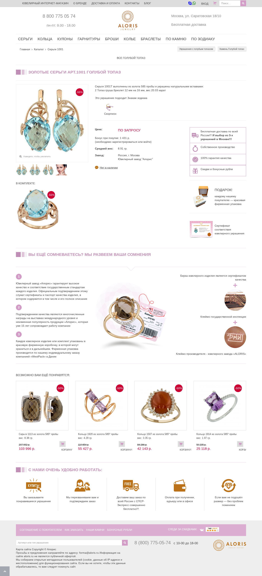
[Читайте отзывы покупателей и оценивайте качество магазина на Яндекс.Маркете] (212, 529)
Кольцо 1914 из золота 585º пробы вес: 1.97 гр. (216, 436)
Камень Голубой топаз (232, 49)
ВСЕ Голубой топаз (131, 57)
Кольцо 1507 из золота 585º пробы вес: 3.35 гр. (157, 436)
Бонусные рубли (119, 529)
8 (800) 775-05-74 (152, 542)
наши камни (95, 529)
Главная (25, 49)
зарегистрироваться (124, 141)
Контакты (132, 3)
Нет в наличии (109, 167)
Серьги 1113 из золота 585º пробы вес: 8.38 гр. (38, 436)
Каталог (39, 49)
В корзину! (123, 445)
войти (147, 141)
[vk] (202, 530)
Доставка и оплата (105, 3)
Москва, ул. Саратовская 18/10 (196, 16)
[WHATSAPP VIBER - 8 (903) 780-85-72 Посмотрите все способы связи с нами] (192, 3)
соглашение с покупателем (41, 529)
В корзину (63, 445)
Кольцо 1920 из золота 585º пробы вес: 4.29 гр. (98, 436)
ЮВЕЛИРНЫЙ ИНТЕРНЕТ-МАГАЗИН (45, 3)
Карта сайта (23, 549)
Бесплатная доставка (188, 25)
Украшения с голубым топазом (196, 49)
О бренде (80, 3)
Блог (147, 3)
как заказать (74, 529)
